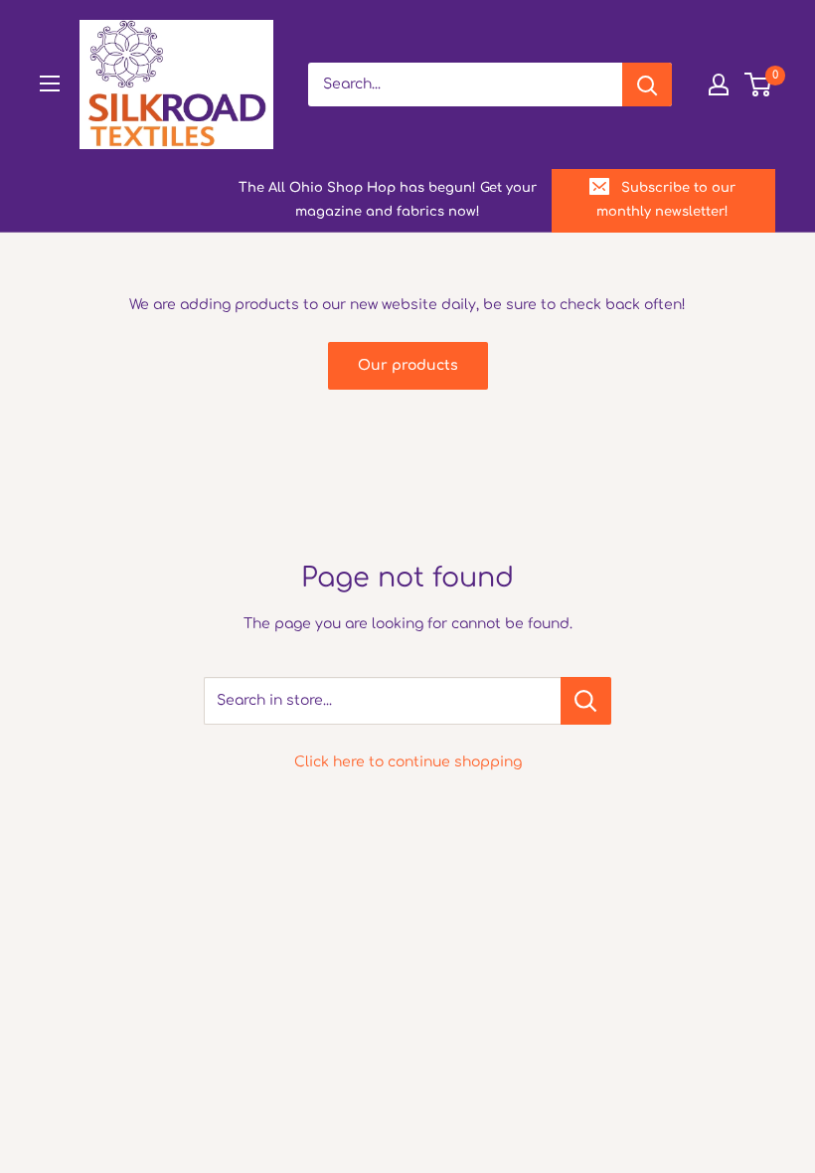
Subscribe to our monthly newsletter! (665, 200)
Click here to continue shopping (408, 761)
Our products (408, 365)
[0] (758, 84)
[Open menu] (50, 83)
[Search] (647, 84)
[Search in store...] (586, 701)
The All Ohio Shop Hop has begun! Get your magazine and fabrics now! (388, 200)
